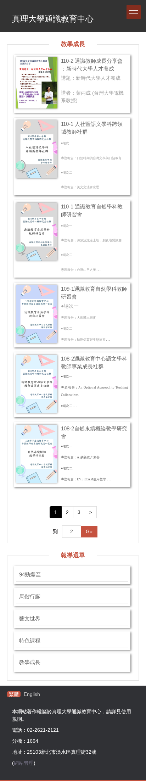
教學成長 (29, 662)
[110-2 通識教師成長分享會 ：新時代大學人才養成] (36, 82)
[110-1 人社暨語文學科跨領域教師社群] (36, 149)
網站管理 (24, 763)
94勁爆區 (30, 575)
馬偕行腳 (29, 596)
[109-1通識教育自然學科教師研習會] (36, 314)
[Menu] (134, 12)
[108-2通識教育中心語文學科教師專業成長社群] (36, 384)
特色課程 (29, 640)
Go (89, 531)
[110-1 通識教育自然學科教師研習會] (36, 232)
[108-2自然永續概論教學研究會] (36, 454)
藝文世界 (29, 618)
